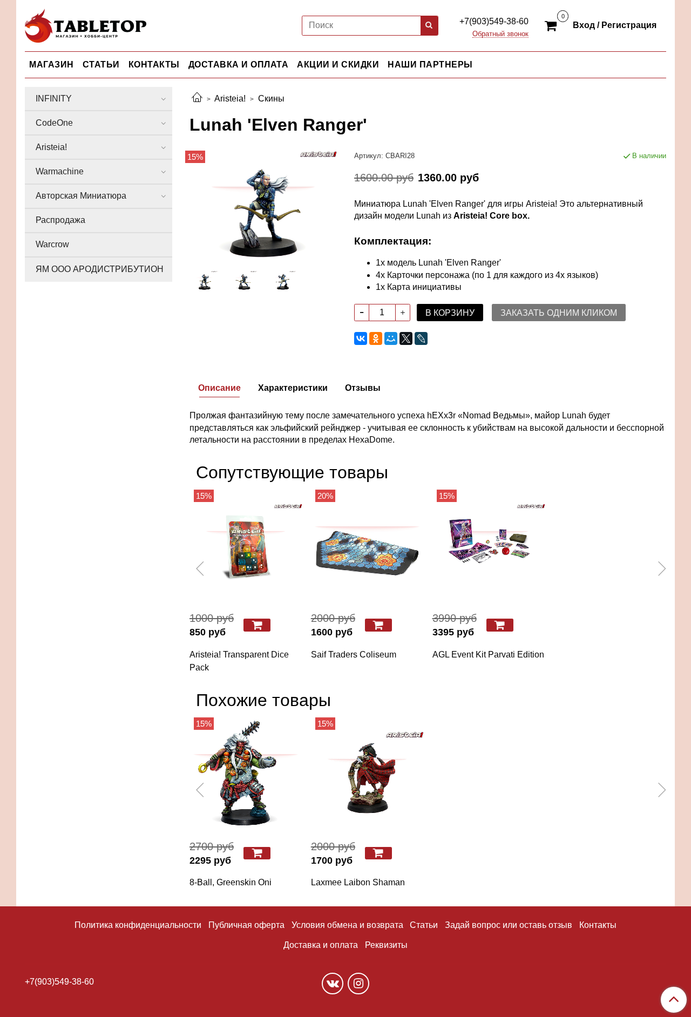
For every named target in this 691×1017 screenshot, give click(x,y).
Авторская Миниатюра (81, 195)
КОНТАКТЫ (154, 64)
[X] (405, 338)
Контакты (598, 925)
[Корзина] (552, 25)
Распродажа (60, 220)
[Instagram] (358, 983)
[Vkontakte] (332, 983)
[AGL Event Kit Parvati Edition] (488, 546)
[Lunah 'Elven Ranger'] (263, 205)
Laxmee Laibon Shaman (358, 882)
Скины (271, 98)
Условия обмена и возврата (347, 925)
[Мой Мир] (390, 338)
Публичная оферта (246, 925)
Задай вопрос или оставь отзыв (508, 925)
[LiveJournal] (421, 338)
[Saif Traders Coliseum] (367, 546)
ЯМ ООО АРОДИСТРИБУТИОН (100, 269)
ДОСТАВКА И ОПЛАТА (238, 64)
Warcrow (52, 244)
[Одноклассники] (375, 338)
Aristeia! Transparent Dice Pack (239, 661)
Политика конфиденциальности (137, 925)
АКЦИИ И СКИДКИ (338, 64)
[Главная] (197, 98)
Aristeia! (230, 98)
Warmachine (60, 171)
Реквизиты (386, 945)
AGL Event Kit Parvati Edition (488, 654)
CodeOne (54, 122)
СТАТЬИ (101, 64)
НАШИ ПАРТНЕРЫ (430, 64)
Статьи (424, 925)
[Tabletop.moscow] (85, 23)
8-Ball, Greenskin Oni (230, 882)
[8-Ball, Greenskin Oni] (245, 773)
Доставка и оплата (320, 945)
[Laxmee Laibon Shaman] (367, 773)
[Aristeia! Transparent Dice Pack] (245, 546)
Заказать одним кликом (558, 312)
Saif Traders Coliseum (353, 654)
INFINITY (54, 98)
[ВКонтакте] (360, 338)
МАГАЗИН (51, 64)
